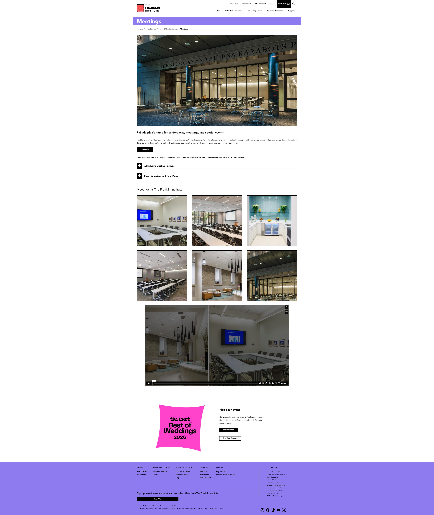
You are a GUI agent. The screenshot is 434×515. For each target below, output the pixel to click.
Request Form (228, 430)
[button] (162, 220)
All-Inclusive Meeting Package (159, 166)
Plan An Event (149, 29)
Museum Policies (143, 506)
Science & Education (275, 11)
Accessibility (171, 506)
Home (139, 29)
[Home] (148, 8)
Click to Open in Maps (275, 496)
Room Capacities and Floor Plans (161, 176)
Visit (218, 11)
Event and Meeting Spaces (167, 29)
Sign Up (157, 499)
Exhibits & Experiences (234, 11)
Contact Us (144, 149)
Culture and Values (158, 506)
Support (291, 11)
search (293, 4)
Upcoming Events (255, 11)
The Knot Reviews (230, 438)
